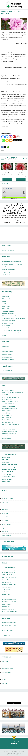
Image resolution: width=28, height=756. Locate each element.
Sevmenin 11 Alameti (7, 323)
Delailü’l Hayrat (6, 325)
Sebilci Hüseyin (6, 633)
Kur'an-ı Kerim (5, 661)
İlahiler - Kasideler (7, 604)
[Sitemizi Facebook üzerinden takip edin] (12, 743)
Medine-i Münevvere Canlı (9, 601)
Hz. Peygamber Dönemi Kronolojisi (11, 330)
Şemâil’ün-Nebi (6, 303)
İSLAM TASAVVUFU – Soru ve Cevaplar (12, 484)
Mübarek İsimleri (6, 299)
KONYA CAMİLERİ (6, 410)
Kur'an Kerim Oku (6, 274)
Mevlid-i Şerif (5, 308)
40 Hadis (4, 301)
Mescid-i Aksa (5, 513)
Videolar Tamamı (10, 567)
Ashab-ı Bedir (5, 346)
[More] (11, 140)
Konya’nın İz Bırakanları (8, 436)
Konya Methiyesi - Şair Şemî (9, 431)
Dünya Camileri (5, 520)
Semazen (4, 676)
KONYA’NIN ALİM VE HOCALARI (10, 397)
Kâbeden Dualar (6, 579)
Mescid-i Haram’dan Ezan (9, 622)
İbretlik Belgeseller (7, 587)
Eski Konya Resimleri (6, 524)
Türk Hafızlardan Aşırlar (8, 575)
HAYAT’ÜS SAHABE (7, 370)
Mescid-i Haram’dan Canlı (9, 599)
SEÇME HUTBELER (7, 415)
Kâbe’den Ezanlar (6, 582)
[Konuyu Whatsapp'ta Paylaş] (8, 147)
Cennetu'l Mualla (5, 506)
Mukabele (4, 665)
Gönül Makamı (5, 606)
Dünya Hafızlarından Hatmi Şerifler (11, 261)
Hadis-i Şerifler (6, 328)
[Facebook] (3, 136)
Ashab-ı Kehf (5, 592)
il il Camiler (4, 679)
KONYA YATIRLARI (7, 399)
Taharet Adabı (6, 457)
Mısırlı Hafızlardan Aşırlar (9, 577)
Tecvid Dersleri (6, 266)
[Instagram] (10, 136)
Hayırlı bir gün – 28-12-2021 (7, 172)
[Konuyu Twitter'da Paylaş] (5, 147)
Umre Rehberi (6, 462)
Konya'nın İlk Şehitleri (8, 359)
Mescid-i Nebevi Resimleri (8, 498)
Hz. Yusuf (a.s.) (6, 589)
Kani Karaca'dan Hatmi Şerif (9, 570)
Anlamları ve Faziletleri (8, 250)
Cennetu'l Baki (5, 502)
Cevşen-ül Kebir (6, 594)
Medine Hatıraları (7, 479)
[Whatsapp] (3, 140)
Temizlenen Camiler (6, 535)
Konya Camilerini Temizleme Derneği (14, 746)
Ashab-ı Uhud (5, 349)
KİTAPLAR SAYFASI (10, 454)
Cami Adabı (5, 459)
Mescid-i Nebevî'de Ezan (9, 584)
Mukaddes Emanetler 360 (9, 316)
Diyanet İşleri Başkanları (8, 406)
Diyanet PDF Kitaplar (8, 471)
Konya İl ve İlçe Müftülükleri (9, 408)
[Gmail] (18, 136)
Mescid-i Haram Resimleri (7, 495)
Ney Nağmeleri (6, 635)
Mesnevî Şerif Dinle (7, 630)
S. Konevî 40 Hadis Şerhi (8, 311)
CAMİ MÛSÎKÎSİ (6, 413)
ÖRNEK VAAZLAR (6, 417)
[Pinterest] (14, 136)
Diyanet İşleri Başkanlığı (7, 672)
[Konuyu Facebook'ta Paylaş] (2, 147)
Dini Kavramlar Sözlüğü (8, 476)
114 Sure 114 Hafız (7, 272)
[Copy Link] (7, 140)
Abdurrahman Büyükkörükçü (9, 611)
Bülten (7, 13)
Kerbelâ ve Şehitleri (7, 351)
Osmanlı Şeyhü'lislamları (8, 404)
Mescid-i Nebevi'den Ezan (9, 625)
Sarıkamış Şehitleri (7, 357)
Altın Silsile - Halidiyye (8, 390)
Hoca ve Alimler (5, 517)
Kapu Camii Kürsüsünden (7, 669)
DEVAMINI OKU (7, 179)
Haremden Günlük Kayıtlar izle (8, 687)
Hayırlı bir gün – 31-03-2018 (21, 172)
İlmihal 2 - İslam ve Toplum (9, 467)
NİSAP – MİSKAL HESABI (8, 429)
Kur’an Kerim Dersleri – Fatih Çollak (12, 264)
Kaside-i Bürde (6, 306)
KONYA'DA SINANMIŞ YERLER (10, 401)
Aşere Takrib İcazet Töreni (9, 609)
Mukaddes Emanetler (8, 313)
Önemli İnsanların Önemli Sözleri (11, 424)
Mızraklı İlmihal (6, 481)
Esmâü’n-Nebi (5, 296)
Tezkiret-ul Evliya (6, 474)
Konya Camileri (5, 528)
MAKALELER (5, 420)
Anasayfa (3, 13)
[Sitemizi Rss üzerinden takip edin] (16, 743)
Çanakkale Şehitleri (7, 354)
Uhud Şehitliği (5, 509)
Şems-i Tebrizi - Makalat (9, 469)
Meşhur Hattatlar (6, 438)
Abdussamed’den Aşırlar (8, 572)
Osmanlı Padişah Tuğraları (9, 433)
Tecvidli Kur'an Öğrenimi (8, 269)
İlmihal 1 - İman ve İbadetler (10, 464)
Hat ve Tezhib (5, 531)
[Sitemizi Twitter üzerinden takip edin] (14, 743)
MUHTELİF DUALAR (7, 422)
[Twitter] (6, 136)
